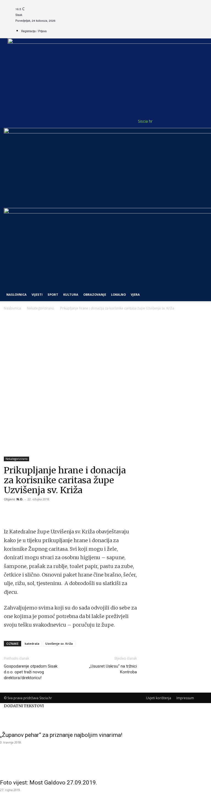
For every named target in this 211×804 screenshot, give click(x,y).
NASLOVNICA (16, 294)
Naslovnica (12, 308)
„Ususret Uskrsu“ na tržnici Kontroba (113, 669)
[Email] (34, 511)
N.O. (19, 499)
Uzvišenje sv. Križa (59, 643)
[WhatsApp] (21, 511)
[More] (47, 511)
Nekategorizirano (40, 308)
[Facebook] (9, 511)
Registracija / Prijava (34, 31)
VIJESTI (37, 294)
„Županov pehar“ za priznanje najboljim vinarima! (61, 735)
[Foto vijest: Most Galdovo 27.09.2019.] (105, 766)
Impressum (185, 698)
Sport (53, 294)
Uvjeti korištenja (158, 698)
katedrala (32, 643)
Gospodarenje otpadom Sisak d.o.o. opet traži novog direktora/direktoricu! (30, 672)
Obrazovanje (94, 294)
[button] (200, 134)
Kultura (70, 294)
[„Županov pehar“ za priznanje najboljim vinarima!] (105, 718)
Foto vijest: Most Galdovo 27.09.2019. (48, 782)
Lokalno (118, 294)
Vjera (135, 294)
